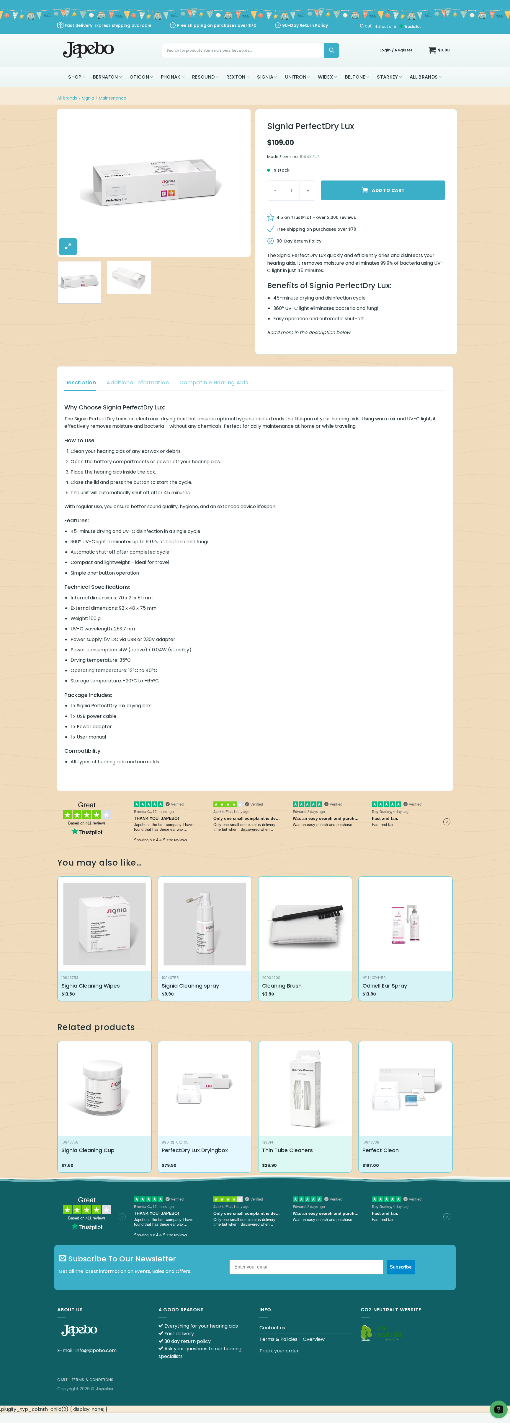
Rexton (236, 77)
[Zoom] (68, 246)
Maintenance (112, 98)
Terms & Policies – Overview (292, 1339)
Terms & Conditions (93, 1379)
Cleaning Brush (282, 985)
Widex (325, 77)
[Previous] (68, 183)
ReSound (203, 77)
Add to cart (388, 190)
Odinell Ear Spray (384, 985)
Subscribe (401, 1267)
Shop (74, 77)
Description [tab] (80, 382)
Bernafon (105, 77)
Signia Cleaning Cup (88, 1150)
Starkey (387, 77)
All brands (424, 77)
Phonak (171, 77)
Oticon (139, 77)
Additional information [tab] (138, 382)
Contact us (272, 1327)
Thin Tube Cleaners (287, 1150)
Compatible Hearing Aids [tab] (213, 382)
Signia (265, 77)
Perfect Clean (380, 1150)
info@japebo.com (96, 1350)
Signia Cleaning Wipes (90, 985)
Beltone (355, 77)
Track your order (279, 1350)
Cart (62, 1379)
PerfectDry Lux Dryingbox (195, 1150)
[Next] (239, 183)
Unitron (295, 77)
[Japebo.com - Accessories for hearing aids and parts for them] (89, 50)
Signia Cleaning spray (190, 985)
